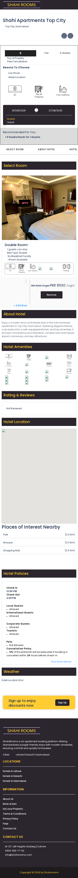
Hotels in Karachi (12, 776)
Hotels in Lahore (12, 771)
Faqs (5, 823)
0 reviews (65, 53)
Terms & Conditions (14, 813)
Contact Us (9, 828)
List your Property (13, 808)
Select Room (14, 149)
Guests (11, 118)
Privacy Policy (10, 818)
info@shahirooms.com (18, 854)
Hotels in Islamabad (14, 781)
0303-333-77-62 (14, 850)
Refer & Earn (10, 803)
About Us (8, 799)
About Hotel (46, 149)
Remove (51, 294)
